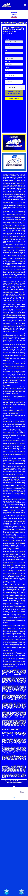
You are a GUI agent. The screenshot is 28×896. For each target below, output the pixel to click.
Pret (6, 50)
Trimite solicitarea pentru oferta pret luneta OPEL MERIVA (14, 93)
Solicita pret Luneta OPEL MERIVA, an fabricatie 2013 (13, 28)
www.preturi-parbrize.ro (10, 669)
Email (6, 73)
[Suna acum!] (6, 892)
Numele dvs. (8, 61)
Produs (7, 39)
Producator (8, 44)
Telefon (7, 67)
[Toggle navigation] (25, 5)
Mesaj (6, 78)
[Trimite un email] (21, 892)
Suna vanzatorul (14, 98)
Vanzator (7, 56)
